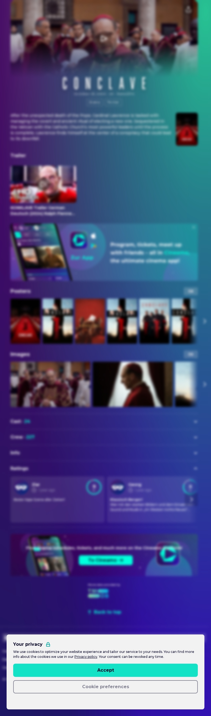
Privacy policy (85, 657)
